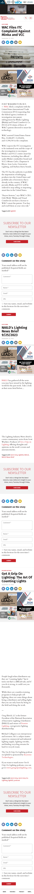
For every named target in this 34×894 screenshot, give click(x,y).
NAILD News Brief (8, 457)
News (4, 891)
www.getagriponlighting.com (18, 767)
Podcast (21, 891)
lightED (13, 211)
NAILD (5, 380)
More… (30, 891)
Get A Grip (14, 455)
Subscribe (17, 241)
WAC (6, 106)
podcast (17, 780)
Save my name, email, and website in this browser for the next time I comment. (17, 306)
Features (12, 891)
